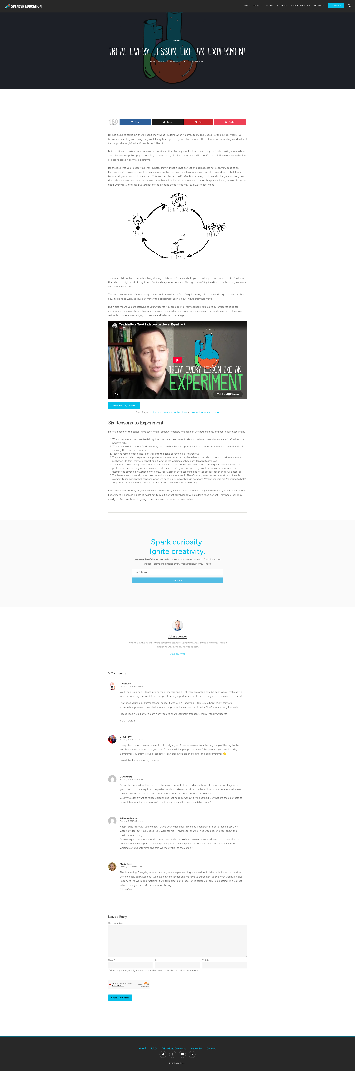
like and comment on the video (170, 412)
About (142, 1048)
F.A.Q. (154, 1048)
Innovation (177, 40)
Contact (211, 1048)
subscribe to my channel (205, 412)
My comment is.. (115, 923)
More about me (177, 653)
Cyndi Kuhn (125, 683)
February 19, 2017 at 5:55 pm (131, 867)
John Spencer (158, 61)
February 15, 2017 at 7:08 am (131, 686)
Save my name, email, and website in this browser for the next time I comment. (154, 970)
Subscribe (196, 1048)
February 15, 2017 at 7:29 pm (131, 821)
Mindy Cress (126, 864)
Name (111, 960)
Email (158, 960)
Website (206, 960)
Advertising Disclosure (174, 1048)
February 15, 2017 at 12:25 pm (131, 779)
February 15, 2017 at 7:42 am (131, 740)
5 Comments (197, 61)
